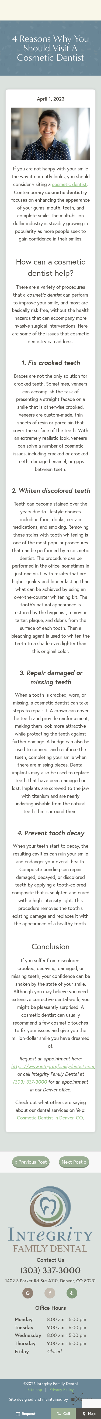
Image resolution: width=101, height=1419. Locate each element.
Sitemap (34, 1389)
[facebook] (49, 1293)
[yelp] (72, 1293)
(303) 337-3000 (30, 1082)
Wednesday (28, 1335)
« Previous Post (31, 1162)
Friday (22, 1351)
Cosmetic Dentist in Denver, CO (50, 1118)
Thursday (25, 1343)
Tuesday (24, 1327)
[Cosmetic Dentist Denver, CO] (50, 134)
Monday (24, 1319)
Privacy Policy (62, 1389)
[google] (27, 1293)
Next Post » (74, 1162)
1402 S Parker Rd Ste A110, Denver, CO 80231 (50, 1280)
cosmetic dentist (69, 184)
